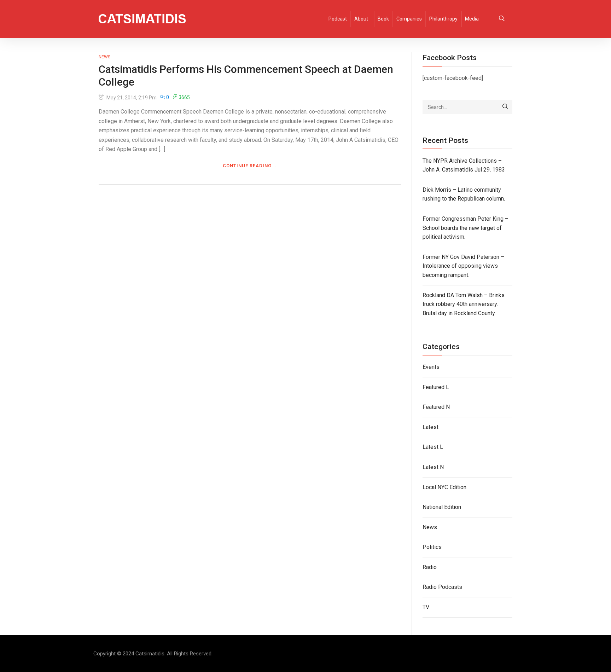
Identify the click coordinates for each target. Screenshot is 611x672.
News (104, 56)
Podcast (337, 19)
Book (383, 19)
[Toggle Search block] (502, 19)
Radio (430, 567)
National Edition (442, 507)
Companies (409, 19)
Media (472, 19)
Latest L (433, 447)
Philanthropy (443, 19)
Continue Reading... (250, 165)
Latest (430, 427)
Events (431, 367)
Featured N (436, 407)
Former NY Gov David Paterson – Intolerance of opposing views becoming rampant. (463, 266)
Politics (432, 547)
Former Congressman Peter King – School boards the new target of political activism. (465, 227)
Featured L (436, 387)
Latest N (433, 467)
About (361, 19)
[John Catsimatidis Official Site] (142, 19)
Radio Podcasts (442, 587)
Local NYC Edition (444, 487)
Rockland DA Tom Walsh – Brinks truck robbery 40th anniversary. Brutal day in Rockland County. (464, 304)
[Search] (505, 107)
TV (426, 607)
